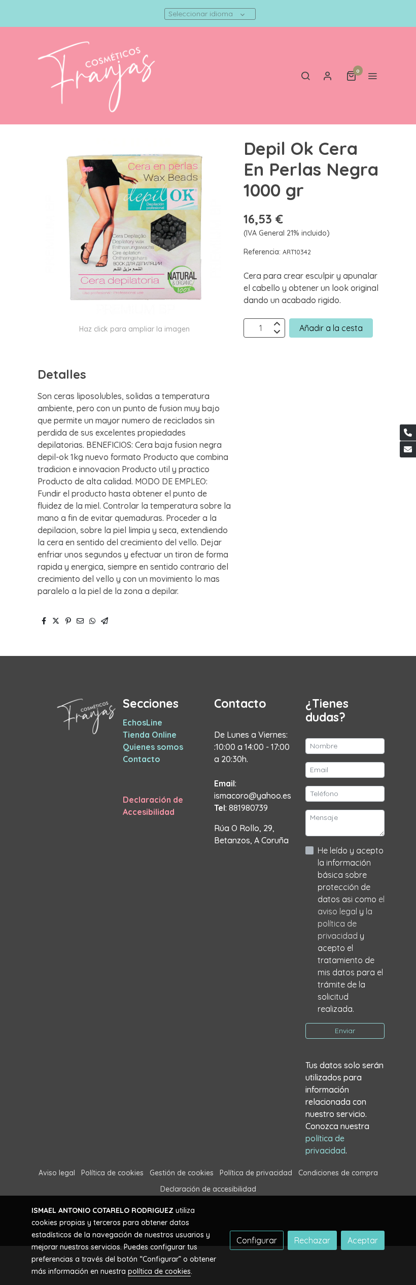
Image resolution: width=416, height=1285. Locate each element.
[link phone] (408, 432)
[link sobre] (71, 716)
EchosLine (142, 722)
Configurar (256, 1240)
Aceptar (363, 1240)
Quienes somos (153, 747)
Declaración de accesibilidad (208, 1189)
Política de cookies (112, 1172)
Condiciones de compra (338, 1172)
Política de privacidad (256, 1172)
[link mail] (408, 449)
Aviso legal (57, 1172)
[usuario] (328, 76)
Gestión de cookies (182, 1172)
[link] (96, 75)
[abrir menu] (372, 76)
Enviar (345, 1030)
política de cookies (159, 1271)
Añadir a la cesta (331, 328)
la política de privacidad (345, 923)
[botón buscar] (305, 76)
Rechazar (312, 1240)
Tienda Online (150, 735)
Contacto (141, 759)
